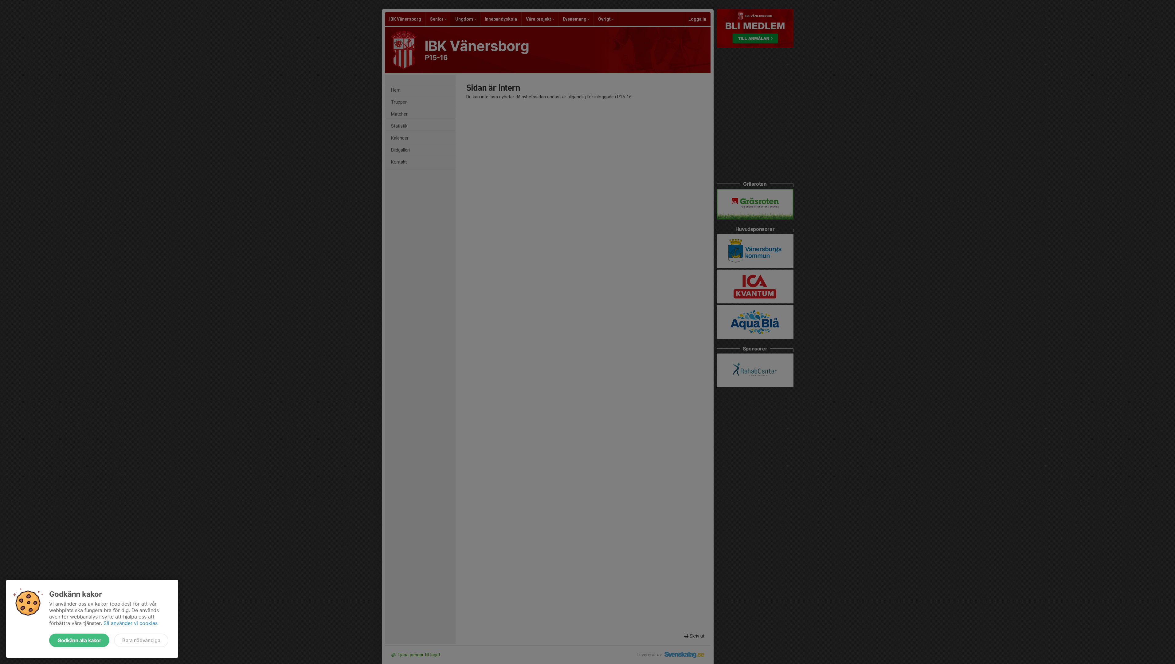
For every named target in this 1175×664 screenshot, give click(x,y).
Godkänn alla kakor (79, 640)
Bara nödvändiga (141, 640)
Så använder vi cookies (131, 623)
